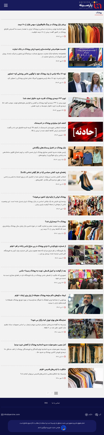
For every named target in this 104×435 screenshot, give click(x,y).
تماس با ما (56, 403)
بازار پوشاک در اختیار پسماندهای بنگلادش (49, 147)
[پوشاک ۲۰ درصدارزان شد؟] (85, 230)
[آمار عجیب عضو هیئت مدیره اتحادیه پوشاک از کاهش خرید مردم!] (85, 353)
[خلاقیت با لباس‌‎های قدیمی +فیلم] (85, 378)
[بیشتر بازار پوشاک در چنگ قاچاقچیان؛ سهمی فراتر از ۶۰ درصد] (85, 33)
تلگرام (90, 414)
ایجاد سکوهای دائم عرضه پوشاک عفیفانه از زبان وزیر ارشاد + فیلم (40, 295)
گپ (100, 414)
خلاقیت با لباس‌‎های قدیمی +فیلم (53, 369)
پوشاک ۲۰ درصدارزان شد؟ (55, 221)
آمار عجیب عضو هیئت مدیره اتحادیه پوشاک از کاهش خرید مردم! (40, 344)
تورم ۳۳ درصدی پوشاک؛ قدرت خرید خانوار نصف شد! (44, 98)
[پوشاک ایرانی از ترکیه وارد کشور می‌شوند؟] (85, 205)
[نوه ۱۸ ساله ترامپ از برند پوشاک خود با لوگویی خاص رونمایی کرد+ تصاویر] (85, 82)
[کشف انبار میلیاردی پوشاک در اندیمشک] (85, 132)
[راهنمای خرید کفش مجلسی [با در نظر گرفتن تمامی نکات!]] (85, 181)
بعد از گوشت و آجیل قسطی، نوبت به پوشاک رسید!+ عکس (42, 270)
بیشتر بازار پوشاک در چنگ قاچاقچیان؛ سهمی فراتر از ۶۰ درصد (42, 24)
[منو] (5, 5)
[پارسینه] (89, 5)
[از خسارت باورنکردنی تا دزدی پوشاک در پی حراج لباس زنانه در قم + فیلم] (85, 255)
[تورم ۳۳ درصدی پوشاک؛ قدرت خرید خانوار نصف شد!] (85, 107)
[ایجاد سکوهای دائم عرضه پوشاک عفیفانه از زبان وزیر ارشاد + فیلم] (85, 304)
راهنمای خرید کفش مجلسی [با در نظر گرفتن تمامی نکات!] (43, 172)
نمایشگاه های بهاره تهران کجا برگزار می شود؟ (48, 320)
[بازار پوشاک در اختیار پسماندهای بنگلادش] (85, 156)
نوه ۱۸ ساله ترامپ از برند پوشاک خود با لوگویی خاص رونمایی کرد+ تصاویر (37, 73)
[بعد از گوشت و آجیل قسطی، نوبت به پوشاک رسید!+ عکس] (85, 279)
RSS (46, 403)
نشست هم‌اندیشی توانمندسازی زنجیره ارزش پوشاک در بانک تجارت (39, 49)
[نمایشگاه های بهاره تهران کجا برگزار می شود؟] (85, 329)
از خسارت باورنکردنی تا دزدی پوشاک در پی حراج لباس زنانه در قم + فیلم (38, 246)
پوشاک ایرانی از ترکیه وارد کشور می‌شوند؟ (49, 197)
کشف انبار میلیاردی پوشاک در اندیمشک (50, 123)
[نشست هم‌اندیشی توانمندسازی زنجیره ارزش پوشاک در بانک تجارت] (85, 58)
